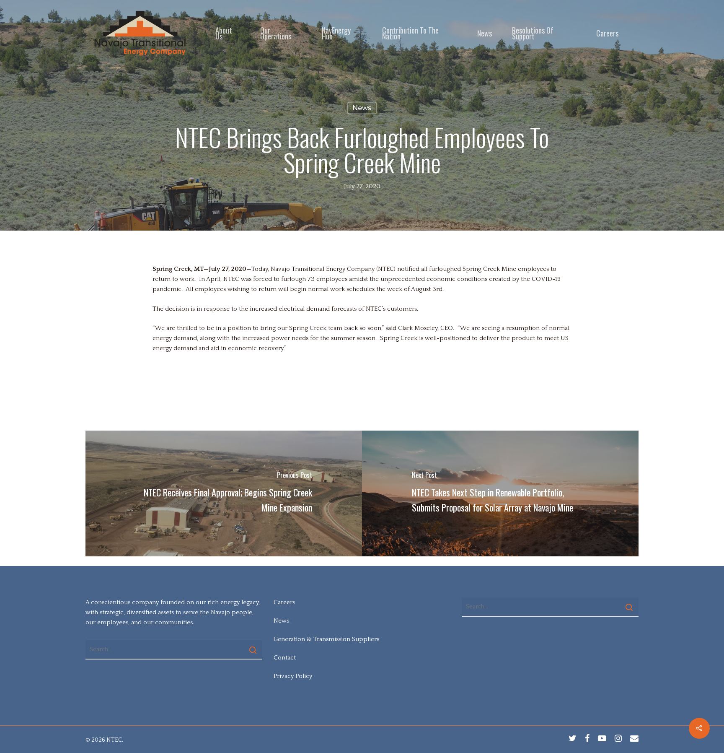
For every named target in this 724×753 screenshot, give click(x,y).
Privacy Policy (293, 676)
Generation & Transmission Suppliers (326, 639)
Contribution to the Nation (410, 33)
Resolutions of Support (532, 33)
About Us (223, 33)
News (484, 33)
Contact (285, 657)
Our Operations (275, 33)
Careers (607, 33)
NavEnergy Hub (336, 33)
